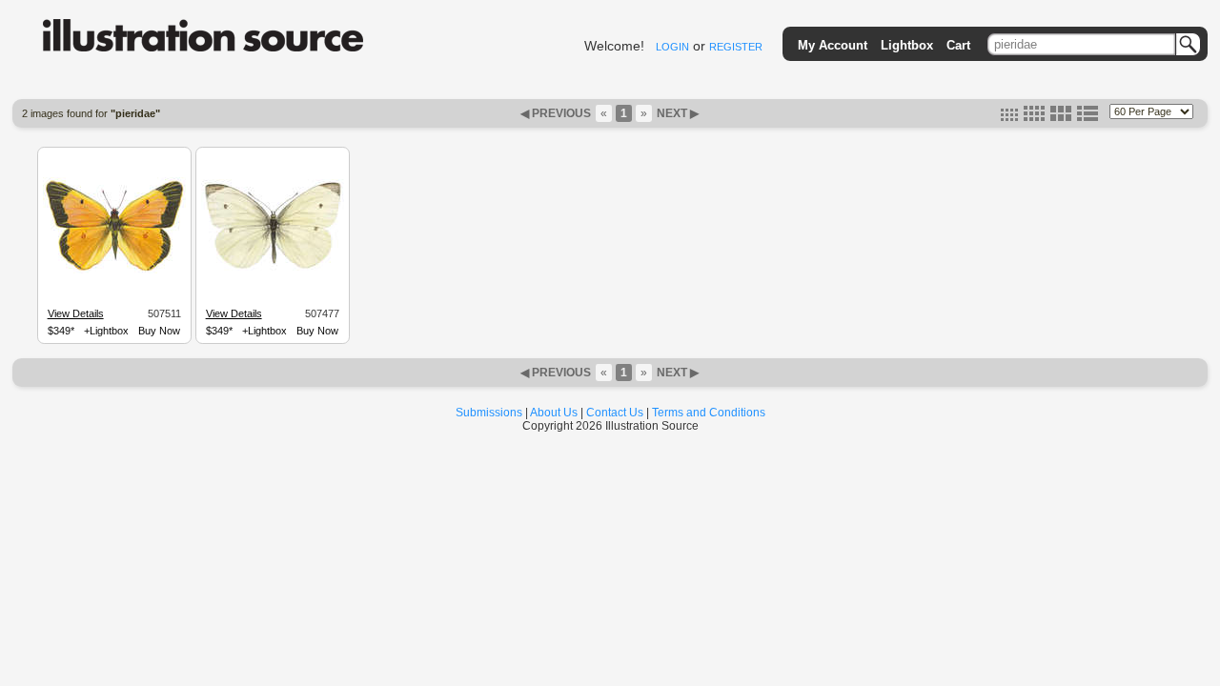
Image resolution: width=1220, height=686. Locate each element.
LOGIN (672, 46)
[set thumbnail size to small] (1009, 117)
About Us (554, 412)
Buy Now (159, 330)
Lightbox (907, 45)
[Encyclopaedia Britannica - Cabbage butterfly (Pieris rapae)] (272, 268)
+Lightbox (106, 330)
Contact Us (614, 412)
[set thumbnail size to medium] (1034, 117)
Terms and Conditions (708, 412)
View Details (76, 313)
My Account (832, 45)
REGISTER (735, 46)
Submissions (489, 412)
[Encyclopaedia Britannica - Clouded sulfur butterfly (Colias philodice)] (114, 270)
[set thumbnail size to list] (1087, 117)
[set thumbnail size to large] (1060, 117)
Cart (958, 45)
